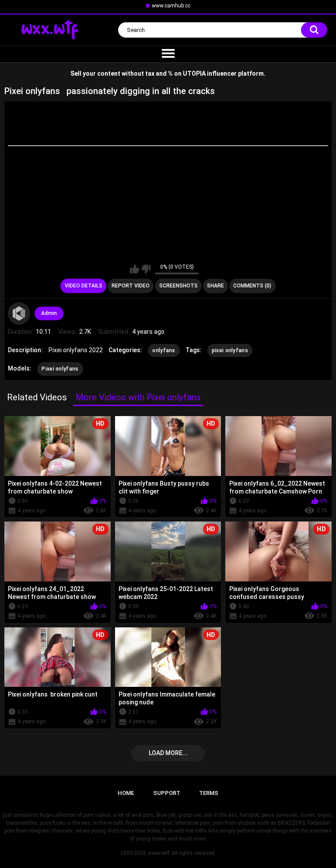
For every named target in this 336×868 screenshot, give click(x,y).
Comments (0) (252, 286)
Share (215, 286)
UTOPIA (194, 73)
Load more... (168, 752)
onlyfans (163, 350)
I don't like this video (145, 269)
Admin (49, 313)
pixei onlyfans (230, 350)
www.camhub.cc (171, 6)
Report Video (131, 286)
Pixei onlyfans (60, 369)
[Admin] (19, 313)
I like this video (134, 269)
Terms (208, 793)
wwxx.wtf (159, 853)
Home (126, 793)
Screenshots (178, 286)
